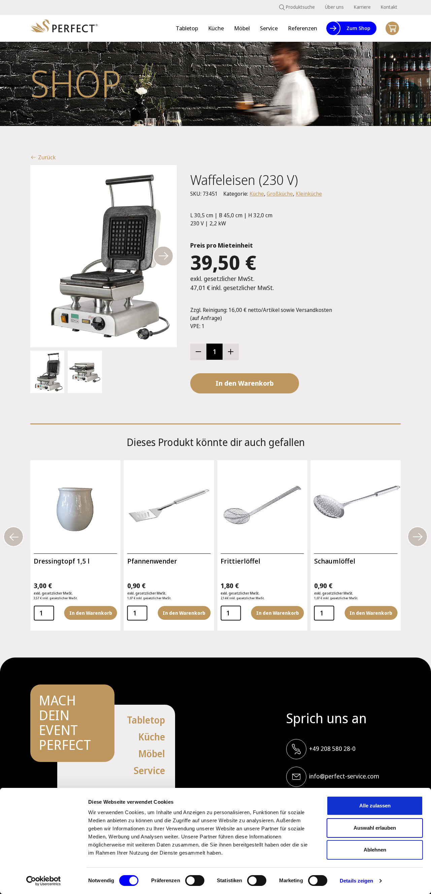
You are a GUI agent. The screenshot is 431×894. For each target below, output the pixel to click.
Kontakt (389, 7)
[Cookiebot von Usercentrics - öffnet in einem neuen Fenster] (43, 881)
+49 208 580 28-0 (332, 748)
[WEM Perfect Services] (64, 28)
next (163, 256)
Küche (257, 193)
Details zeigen (356, 881)
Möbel (151, 753)
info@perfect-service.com (344, 776)
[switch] (194, 880)
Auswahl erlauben (375, 828)
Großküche (280, 193)
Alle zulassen (375, 805)
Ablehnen (375, 850)
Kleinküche (309, 193)
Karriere (362, 7)
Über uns (334, 7)
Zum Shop (358, 28)
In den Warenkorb (245, 383)
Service (149, 770)
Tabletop (146, 719)
